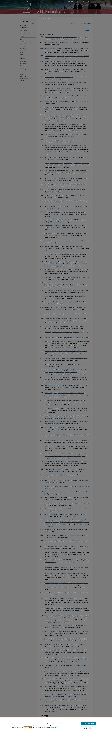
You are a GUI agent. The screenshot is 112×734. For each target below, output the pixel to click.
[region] (56, 725)
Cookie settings (28, 727)
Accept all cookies (88, 723)
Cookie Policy (54, 727)
